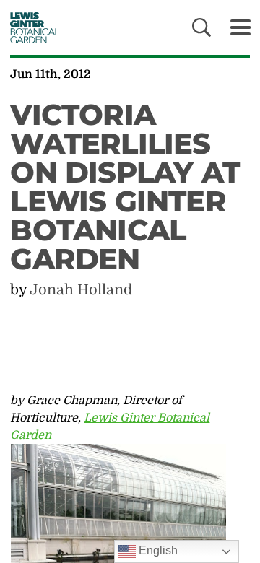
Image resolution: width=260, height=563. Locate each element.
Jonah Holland (81, 290)
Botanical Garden (30, 27)
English (157, 550)
